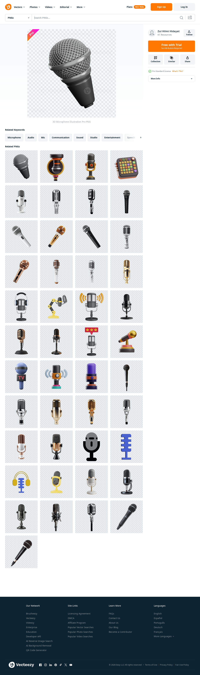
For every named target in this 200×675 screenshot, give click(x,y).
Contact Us (114, 618)
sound (79, 137)
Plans (129, 6)
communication (60, 137)
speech (131, 137)
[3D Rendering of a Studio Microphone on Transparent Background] (91, 482)
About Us (113, 622)
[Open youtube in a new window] (71, 664)
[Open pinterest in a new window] (55, 664)
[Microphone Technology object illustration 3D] (91, 376)
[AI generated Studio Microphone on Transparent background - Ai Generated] (126, 306)
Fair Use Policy (182, 664)
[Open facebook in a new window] (40, 664)
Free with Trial (171, 46)
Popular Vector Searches (81, 627)
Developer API (33, 636)
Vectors (18, 7)
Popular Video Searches (80, 636)
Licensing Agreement (79, 613)
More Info (155, 78)
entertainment (112, 137)
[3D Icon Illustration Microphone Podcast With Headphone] (21, 306)
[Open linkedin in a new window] (50, 664)
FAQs (111, 613)
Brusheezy (31, 613)
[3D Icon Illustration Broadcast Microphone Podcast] (91, 306)
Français (158, 631)
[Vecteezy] (8, 7)
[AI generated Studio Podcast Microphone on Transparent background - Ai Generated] (126, 482)
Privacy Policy (166, 664)
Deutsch (158, 627)
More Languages (163, 636)
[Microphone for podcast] (126, 446)
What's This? (177, 71)
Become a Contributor (120, 631)
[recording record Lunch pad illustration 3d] (126, 166)
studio (93, 137)
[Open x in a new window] (66, 664)
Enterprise (31, 627)
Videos (48, 7)
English (158, 613)
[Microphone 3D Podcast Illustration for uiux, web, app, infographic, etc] (56, 482)
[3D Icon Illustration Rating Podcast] (91, 341)
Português (159, 622)
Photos (33, 7)
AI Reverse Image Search (39, 641)
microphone (14, 137)
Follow (189, 34)
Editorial (64, 7)
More (79, 7)
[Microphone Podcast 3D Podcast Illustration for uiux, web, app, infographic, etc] (56, 306)
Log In (184, 6)
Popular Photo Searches (80, 631)
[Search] (181, 18)
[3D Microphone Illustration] (21, 166)
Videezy (30, 622)
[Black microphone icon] (91, 446)
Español (158, 618)
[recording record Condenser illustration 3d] (56, 166)
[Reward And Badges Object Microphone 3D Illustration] (126, 341)
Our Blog (113, 627)
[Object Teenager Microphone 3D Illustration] (56, 376)
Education (31, 631)
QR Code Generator (36, 650)
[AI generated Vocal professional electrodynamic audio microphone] (126, 376)
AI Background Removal (38, 645)
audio (31, 137)
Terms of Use (151, 664)
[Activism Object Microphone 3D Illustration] (91, 166)
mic (43, 137)
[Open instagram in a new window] (45, 664)
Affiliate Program (77, 622)
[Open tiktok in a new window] (60, 664)
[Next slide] (138, 137)
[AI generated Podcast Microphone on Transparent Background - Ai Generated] (21, 201)
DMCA (71, 618)
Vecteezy (30, 618)
